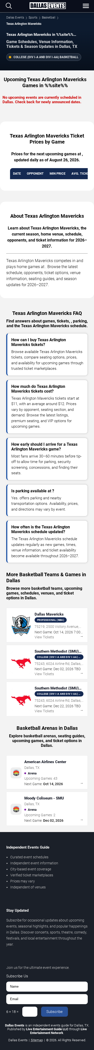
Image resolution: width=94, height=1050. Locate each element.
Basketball (48, 17)
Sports (33, 17)
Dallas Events (15, 17)
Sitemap (37, 1040)
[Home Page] (47, 6)
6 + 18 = (12, 1012)
